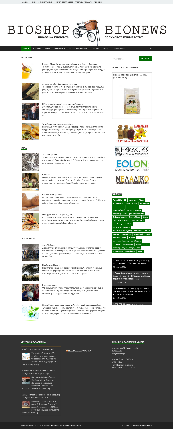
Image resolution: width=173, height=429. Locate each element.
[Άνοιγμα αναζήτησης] (151, 49)
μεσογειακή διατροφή (121, 241)
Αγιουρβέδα (117, 200)
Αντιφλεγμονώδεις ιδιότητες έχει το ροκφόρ (59, 84)
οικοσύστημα (128, 244)
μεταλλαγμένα (136, 241)
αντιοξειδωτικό (132, 207)
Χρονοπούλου (118, 203)
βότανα (145, 217)
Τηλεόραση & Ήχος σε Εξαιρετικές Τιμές (38, 349)
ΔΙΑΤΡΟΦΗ (37, 49)
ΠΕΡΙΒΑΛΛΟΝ (59, 49)
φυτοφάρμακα (130, 251)
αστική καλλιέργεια (134, 210)
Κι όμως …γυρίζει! (49, 285)
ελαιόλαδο (128, 224)
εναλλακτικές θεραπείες (121, 227)
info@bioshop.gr (118, 353)
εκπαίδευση (117, 224)
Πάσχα (141, 200)
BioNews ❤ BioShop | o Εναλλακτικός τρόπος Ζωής (62, 425)
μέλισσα (132, 237)
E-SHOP (96, 49)
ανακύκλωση (144, 203)
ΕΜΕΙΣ (105, 49)
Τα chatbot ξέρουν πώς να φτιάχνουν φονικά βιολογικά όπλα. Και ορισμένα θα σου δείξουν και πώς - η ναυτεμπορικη (131, 291)
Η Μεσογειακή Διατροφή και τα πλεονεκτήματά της (62, 104)
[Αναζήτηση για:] (132, 58)
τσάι (138, 248)
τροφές (132, 248)
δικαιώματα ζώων (137, 220)
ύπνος (140, 251)
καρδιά (147, 231)
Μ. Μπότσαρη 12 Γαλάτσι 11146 (125, 348)
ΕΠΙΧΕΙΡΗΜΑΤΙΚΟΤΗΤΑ (78, 49)
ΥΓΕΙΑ (47, 49)
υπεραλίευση (118, 251)
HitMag (149, 425)
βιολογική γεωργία (120, 217)
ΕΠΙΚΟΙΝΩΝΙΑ (119, 49)
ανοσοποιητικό (118, 207)
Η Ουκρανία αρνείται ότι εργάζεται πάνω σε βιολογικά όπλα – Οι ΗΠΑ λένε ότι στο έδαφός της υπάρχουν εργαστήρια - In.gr (131, 276)
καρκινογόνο (126, 234)
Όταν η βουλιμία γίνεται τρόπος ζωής (57, 214)
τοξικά (124, 248)
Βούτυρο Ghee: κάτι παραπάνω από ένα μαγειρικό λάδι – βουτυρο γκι (70, 64)
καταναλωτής (139, 234)
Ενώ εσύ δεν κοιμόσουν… (52, 194)
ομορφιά (139, 244)
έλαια (128, 203)
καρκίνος (116, 234)
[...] (39, 364)
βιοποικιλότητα (134, 217)
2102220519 (117, 351)
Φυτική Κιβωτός (48, 245)
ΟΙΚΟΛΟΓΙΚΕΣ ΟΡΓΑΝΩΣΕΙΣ (63, 2)
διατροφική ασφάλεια (121, 220)
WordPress (140, 425)
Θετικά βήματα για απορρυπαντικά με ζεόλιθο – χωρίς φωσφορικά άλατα (71, 305)
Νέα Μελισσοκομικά (79, 350)
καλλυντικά (138, 231)
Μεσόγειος (133, 200)
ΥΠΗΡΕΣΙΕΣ (98, 2)
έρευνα (134, 203)
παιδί (146, 244)
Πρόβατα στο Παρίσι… (51, 265)
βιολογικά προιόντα (136, 214)
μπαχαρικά (117, 244)
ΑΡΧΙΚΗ (26, 49)
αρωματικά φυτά (119, 210)
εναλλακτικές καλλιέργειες (122, 231)
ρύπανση (116, 248)
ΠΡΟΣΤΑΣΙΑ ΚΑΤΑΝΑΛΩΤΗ (83, 2)
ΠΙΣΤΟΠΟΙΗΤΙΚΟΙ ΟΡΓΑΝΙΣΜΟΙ (42, 2)
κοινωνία (116, 237)
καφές (148, 234)
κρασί (124, 237)
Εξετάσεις (46, 174)
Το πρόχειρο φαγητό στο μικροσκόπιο (57, 124)
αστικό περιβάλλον (120, 214)
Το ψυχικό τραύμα (49, 154)
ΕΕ (125, 200)
